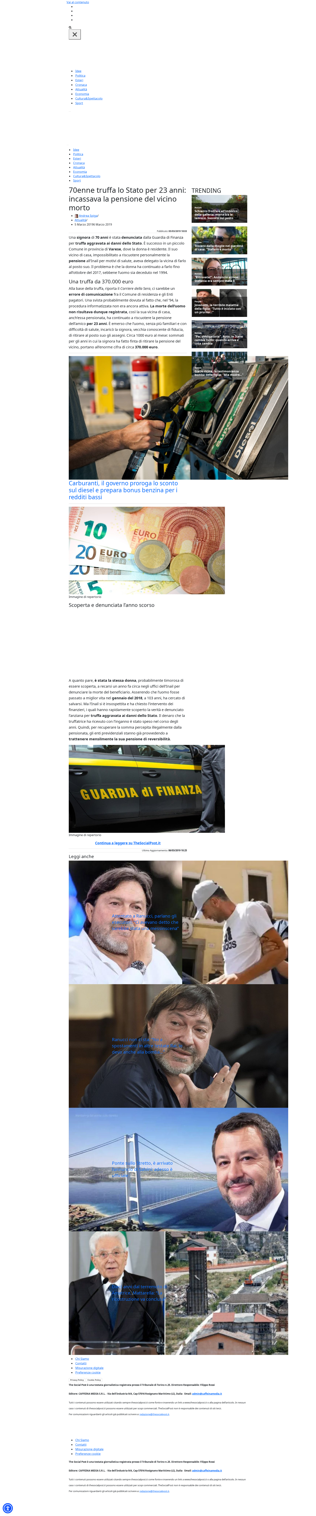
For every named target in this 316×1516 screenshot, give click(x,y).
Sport (79, 103)
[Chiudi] (75, 34)
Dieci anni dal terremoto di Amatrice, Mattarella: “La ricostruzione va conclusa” (139, 1293)
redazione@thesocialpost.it (154, 1414)
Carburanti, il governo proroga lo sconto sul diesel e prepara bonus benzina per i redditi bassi (123, 490)
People (198, 301)
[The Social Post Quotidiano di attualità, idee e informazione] (175, 54)
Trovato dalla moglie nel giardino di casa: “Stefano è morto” (219, 247)
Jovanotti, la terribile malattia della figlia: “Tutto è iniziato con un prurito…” (218, 308)
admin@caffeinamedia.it (207, 1393)
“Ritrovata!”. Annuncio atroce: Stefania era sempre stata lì (217, 279)
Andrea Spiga (88, 216)
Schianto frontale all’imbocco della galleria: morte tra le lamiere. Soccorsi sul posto (216, 214)
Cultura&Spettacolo (89, 98)
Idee (78, 71)
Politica (80, 76)
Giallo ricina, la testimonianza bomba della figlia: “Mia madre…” (219, 373)
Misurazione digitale (89, 1368)
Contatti (80, 1363)
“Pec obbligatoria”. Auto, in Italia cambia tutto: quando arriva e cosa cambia (219, 340)
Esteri (79, 80)
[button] (8, 1508)
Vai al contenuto (78, 2)
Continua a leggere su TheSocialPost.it (128, 843)
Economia (82, 94)
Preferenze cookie (88, 1372)
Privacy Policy (77, 1380)
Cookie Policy (94, 1380)
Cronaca (81, 85)
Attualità (81, 89)
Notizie (198, 207)
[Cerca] (70, 27)
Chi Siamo (82, 1359)
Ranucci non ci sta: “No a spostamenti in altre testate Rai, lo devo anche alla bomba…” (147, 1045)
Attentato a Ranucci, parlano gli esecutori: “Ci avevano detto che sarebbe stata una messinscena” (145, 922)
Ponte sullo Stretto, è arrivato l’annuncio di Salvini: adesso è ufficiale (142, 1169)
